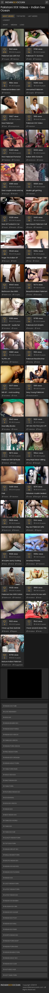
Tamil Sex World (11, 820)
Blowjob (7, 261)
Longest (6, 20)
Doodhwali (9, 798)
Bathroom (7, 295)
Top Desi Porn (10, 843)
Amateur (7, 328)
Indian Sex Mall (10, 924)
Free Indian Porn (11, 752)
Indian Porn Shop (12, 941)
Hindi (38, 328)
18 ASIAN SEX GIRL (11, 906)
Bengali (6, 194)
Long (22, 25)
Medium (14, 25)
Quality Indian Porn (12, 838)
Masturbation (33, 395)
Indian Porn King (11, 946)
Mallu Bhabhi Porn (12, 855)
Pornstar (17, 160)
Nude (30, 227)
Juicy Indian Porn (12, 883)
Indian (41, 160)
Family (30, 362)
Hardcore (31, 160)
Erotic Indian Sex (11, 861)
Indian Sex (9, 809)
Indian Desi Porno (12, 729)
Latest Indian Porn (12, 889)
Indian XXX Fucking (12, 872)
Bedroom (7, 530)
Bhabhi (15, 194)
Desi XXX (8, 717)
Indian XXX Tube (11, 706)
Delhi (15, 261)
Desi (5, 126)
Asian (6, 227)
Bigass (39, 530)
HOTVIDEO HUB (10, 969)
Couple (6, 59)
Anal (30, 463)
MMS (30, 59)
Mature (6, 463)
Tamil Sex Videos (11, 740)
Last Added (32, 16)
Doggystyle (18, 665)
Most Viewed (8, 16)
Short (5, 25)
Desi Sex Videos (11, 803)
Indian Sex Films (11, 929)
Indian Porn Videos (12, 746)
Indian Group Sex (11, 849)
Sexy (39, 429)
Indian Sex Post (11, 918)
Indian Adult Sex (11, 958)
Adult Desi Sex (10, 775)
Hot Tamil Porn (11, 975)
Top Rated (21, 16)
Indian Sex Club (11, 964)
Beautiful (38, 295)
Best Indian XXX (11, 815)
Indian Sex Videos (11, 734)
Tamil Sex (8, 826)
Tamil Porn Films (11, 769)
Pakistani (15, 59)
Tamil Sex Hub (10, 832)
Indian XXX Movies (12, 866)
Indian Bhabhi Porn (12, 952)
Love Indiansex (10, 712)
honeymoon (14, 126)
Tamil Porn (9, 786)
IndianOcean (15, 2)
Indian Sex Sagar (11, 912)
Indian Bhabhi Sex (11, 723)
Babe (30, 295)
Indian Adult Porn (12, 763)
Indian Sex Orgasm (12, 757)
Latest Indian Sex (11, 895)
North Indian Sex (11, 935)
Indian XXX (9, 878)
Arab (15, 395)
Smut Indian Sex (11, 780)
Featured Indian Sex (12, 792)
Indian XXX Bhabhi (11, 901)
